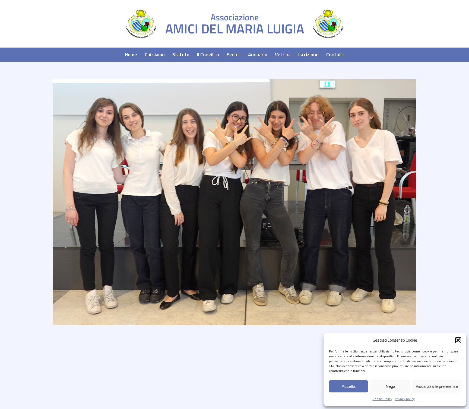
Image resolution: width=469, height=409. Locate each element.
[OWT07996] (234, 202)
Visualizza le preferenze (437, 386)
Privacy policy (405, 398)
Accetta (348, 386)
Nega (390, 386)
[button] (458, 340)
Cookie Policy (382, 398)
